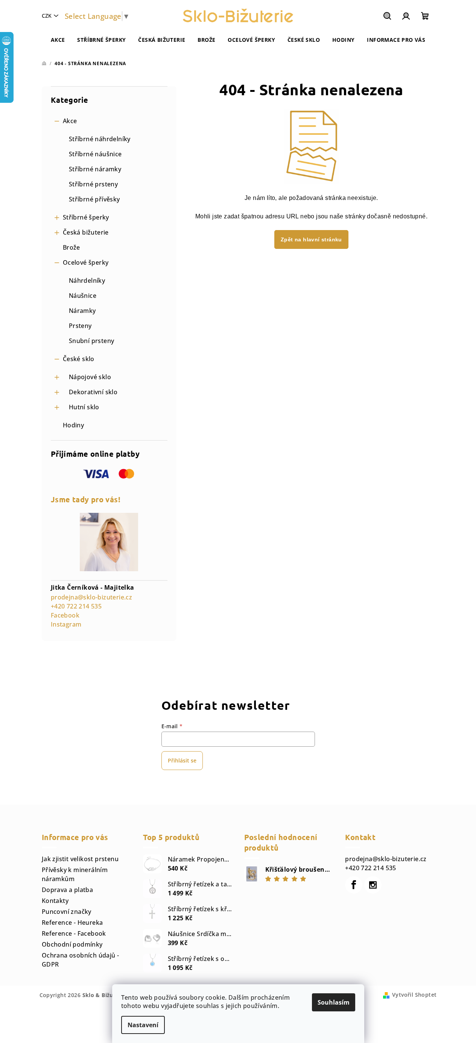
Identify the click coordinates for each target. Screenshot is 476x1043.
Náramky (82, 310)
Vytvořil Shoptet (414, 994)
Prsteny (80, 326)
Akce (70, 121)
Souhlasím (334, 1002)
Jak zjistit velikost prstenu (80, 859)
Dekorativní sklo (93, 392)
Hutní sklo (84, 407)
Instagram (66, 624)
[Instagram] (373, 885)
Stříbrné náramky (95, 169)
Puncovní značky (66, 911)
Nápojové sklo (90, 377)
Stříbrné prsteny (93, 184)
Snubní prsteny (91, 341)
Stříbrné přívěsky (94, 199)
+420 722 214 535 (76, 606)
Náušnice (82, 295)
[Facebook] (353, 885)
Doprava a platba (67, 890)
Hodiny (73, 425)
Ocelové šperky (86, 262)
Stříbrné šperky (86, 217)
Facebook (65, 615)
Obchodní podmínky (72, 944)
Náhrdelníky (87, 280)
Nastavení (143, 1025)
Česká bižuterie (86, 232)
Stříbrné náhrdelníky (100, 139)
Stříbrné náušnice (95, 154)
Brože (71, 247)
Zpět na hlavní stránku (311, 239)
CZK (47, 15)
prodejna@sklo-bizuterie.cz (91, 597)
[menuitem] (58, 40)
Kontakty (55, 901)
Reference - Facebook (74, 933)
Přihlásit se (182, 760)
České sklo (78, 359)
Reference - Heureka (72, 922)
